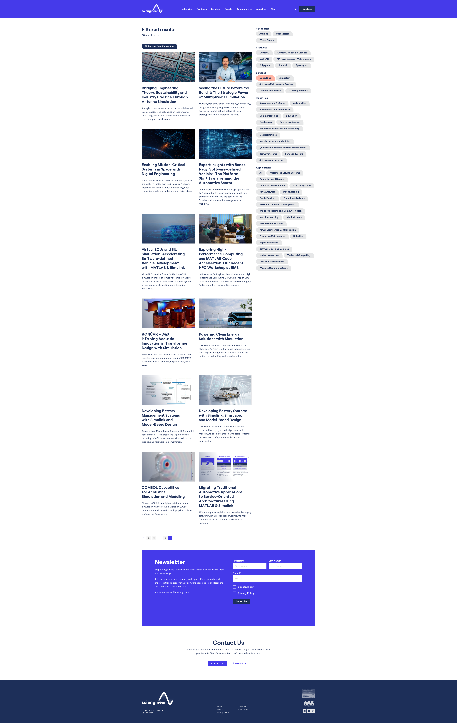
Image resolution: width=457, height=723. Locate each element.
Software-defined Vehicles (274, 249)
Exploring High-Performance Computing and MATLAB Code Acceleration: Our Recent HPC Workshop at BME (221, 258)
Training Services (298, 90)
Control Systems (302, 185)
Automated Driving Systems (285, 173)
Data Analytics (267, 192)
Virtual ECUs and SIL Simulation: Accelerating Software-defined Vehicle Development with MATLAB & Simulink (163, 258)
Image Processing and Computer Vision (280, 211)
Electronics (265, 122)
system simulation (269, 255)
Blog (273, 9)
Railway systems (268, 154)
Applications (263, 167)
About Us (261, 9)
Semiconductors (294, 154)
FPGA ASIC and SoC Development (277, 204)
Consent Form (246, 586)
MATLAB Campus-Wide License (294, 59)
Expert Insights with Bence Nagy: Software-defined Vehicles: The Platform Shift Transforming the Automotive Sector (222, 174)
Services (215, 9)
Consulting (265, 78)
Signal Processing (268, 242)
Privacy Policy (246, 593)
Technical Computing (298, 255)
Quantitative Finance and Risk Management (282, 147)
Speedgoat (302, 65)
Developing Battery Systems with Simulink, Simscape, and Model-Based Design (223, 415)
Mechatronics (294, 217)
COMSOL (264, 52)
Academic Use (244, 9)
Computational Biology (271, 179)
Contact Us (217, 663)
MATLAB (264, 59)
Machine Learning (268, 217)
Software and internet (271, 160)
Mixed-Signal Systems (271, 223)
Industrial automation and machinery (279, 128)
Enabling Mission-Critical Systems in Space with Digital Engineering (163, 169)
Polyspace (264, 65)
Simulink (283, 65)
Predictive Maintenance (272, 236)
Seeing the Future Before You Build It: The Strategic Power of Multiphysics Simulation (225, 92)
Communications (268, 116)
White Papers (266, 40)
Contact (307, 9)
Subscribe (241, 601)
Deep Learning (291, 192)
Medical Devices (268, 135)
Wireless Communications (273, 268)
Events (228, 9)
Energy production (290, 122)
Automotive (299, 103)
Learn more (239, 663)
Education (291, 116)
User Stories (282, 34)
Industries (186, 9)
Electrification (267, 198)
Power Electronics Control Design (277, 230)
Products (202, 9)
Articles (263, 34)
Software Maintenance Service (276, 84)
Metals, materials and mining (274, 141)
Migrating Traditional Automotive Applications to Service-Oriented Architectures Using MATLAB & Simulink (221, 496)
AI (260, 173)
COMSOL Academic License (292, 52)
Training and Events (270, 90)
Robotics (298, 236)
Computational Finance (272, 185)
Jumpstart (284, 78)
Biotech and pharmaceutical (274, 109)
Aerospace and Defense (272, 103)
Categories (262, 28)
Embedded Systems (294, 198)
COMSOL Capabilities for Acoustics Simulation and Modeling (163, 492)
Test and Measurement (271, 261)
